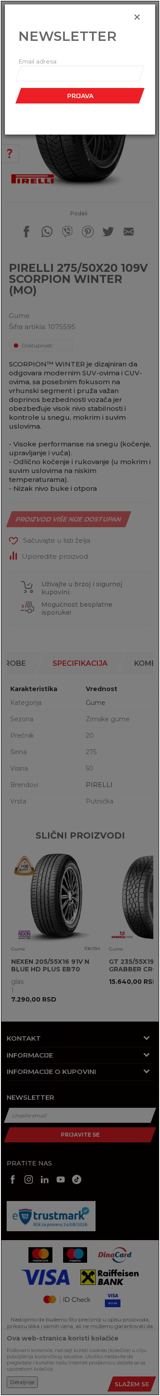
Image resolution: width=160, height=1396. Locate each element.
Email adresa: (38, 61)
